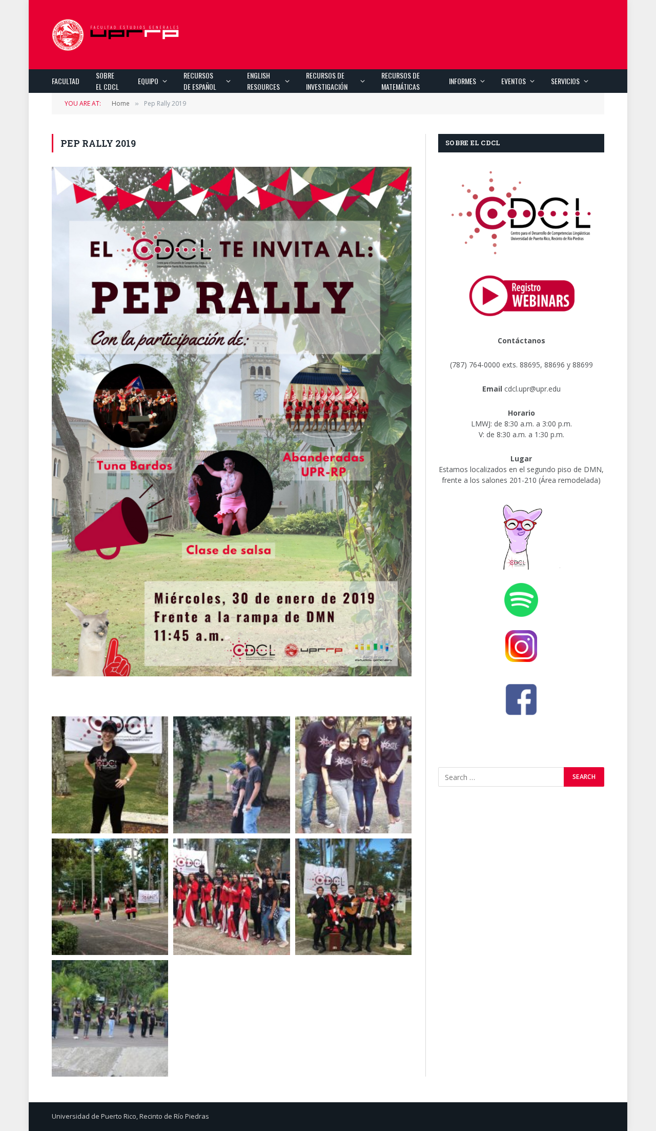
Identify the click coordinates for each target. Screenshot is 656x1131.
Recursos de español (199, 81)
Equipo (148, 80)
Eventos (513, 80)
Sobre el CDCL (107, 81)
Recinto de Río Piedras (174, 1116)
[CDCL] (116, 34)
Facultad (65, 80)
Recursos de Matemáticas (400, 81)
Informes (462, 80)
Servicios (565, 80)
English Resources (263, 81)
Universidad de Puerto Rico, (95, 1116)
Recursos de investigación (326, 81)
